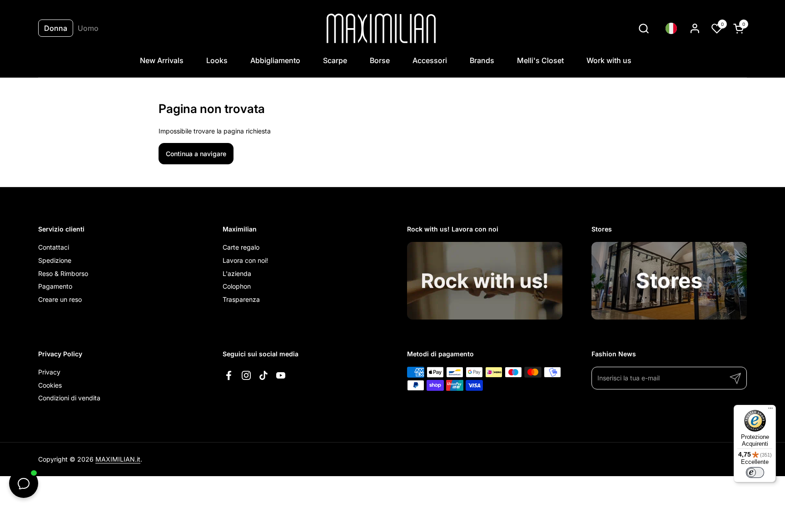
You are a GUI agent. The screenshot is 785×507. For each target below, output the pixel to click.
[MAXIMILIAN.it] (381, 28)
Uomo (88, 28)
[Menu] (770, 410)
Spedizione (54, 260)
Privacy (49, 372)
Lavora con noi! (245, 260)
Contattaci (53, 247)
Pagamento (55, 286)
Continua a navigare (196, 154)
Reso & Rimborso (63, 273)
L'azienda (237, 273)
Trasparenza (241, 299)
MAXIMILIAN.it (117, 459)
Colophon (237, 286)
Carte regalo (241, 247)
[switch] (755, 472)
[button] (643, 28)
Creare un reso (60, 299)
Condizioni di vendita (69, 398)
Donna (55, 28)
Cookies (50, 385)
